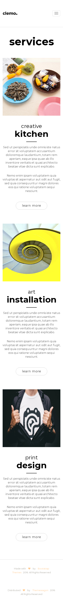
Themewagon (40, 590)
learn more (31, 206)
